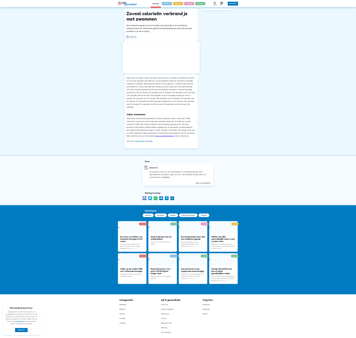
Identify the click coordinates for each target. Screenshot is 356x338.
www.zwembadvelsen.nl (164, 136)
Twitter (205, 314)
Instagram (206, 309)
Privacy (164, 318)
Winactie (164, 328)
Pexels (149, 141)
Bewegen (155, 4)
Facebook (206, 304)
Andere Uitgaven (167, 309)
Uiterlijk (189, 4)
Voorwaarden (166, 332)
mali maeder (139, 141)
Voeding (200, 4)
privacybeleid (19, 321)
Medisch (167, 4)
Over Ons (164, 304)
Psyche (178, 4)
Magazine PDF (166, 323)
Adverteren (165, 314)
